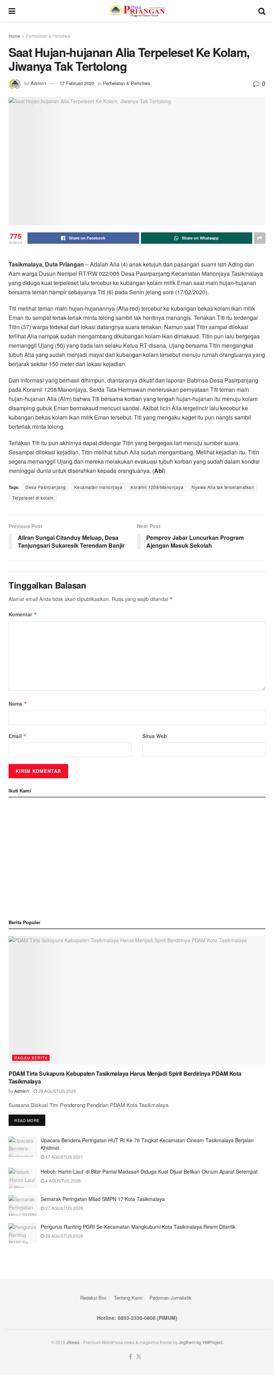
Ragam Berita (30, 1057)
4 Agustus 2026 (62, 1181)
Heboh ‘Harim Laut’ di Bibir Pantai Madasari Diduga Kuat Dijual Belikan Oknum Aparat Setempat (149, 1171)
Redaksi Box (93, 1297)
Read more (27, 1120)
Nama (18, 703)
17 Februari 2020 (77, 83)
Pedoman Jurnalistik (170, 1297)
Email (18, 735)
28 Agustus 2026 (56, 1091)
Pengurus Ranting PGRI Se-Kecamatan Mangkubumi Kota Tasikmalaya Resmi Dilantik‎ (138, 1226)
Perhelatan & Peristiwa (48, 36)
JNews (73, 1342)
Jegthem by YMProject (200, 1342)
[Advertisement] (137, 856)
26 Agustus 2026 (63, 1236)
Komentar (23, 614)
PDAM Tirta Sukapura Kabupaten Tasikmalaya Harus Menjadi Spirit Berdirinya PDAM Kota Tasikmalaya (125, 1077)
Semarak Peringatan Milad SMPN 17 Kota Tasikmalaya (103, 1198)
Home (14, 36)
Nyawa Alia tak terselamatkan (223, 487)
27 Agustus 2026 (63, 1208)
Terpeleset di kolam (33, 498)
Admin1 (38, 83)
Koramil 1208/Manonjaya (157, 487)
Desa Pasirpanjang (45, 487)
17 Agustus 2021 (63, 1157)
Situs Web (154, 735)
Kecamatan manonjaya (98, 487)
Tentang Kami (128, 1297)
